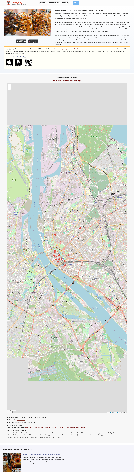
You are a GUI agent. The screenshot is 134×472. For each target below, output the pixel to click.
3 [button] (60, 242)
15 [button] (64, 261)
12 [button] (61, 258)
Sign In (76, 3)
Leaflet (109, 412)
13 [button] (80, 228)
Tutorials (65, 3)
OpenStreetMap (117, 412)
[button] (9, 85)
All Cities (42, 3)
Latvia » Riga (21, 420)
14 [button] (68, 254)
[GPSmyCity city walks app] (16, 3)
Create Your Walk (54, 3)
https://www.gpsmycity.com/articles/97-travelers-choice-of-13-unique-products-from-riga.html (55, 428)
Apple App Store (66, 49)
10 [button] (54, 252)
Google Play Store (79, 49)
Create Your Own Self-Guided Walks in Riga (67, 81)
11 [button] (65, 265)
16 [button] (57, 256)
